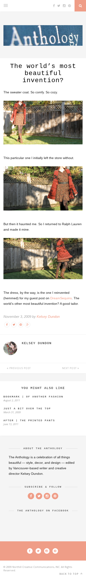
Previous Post (19, 368)
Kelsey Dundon (48, 316)
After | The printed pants (29, 420)
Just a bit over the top (27, 408)
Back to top (69, 573)
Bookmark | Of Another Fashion (33, 396)
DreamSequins (61, 298)
